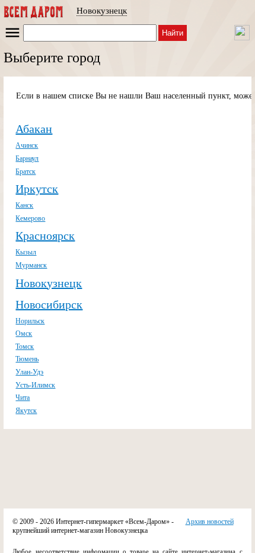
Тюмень (27, 359)
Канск (24, 205)
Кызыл (25, 252)
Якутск (26, 410)
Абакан (33, 128)
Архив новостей (210, 521)
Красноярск (45, 235)
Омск (23, 333)
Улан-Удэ (29, 372)
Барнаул (27, 158)
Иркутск (36, 188)
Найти (172, 32)
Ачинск (26, 145)
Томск (24, 346)
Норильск (29, 321)
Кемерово (30, 218)
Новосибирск (48, 304)
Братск (25, 171)
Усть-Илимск (35, 385)
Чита (22, 397)
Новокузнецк (101, 10)
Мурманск (31, 265)
